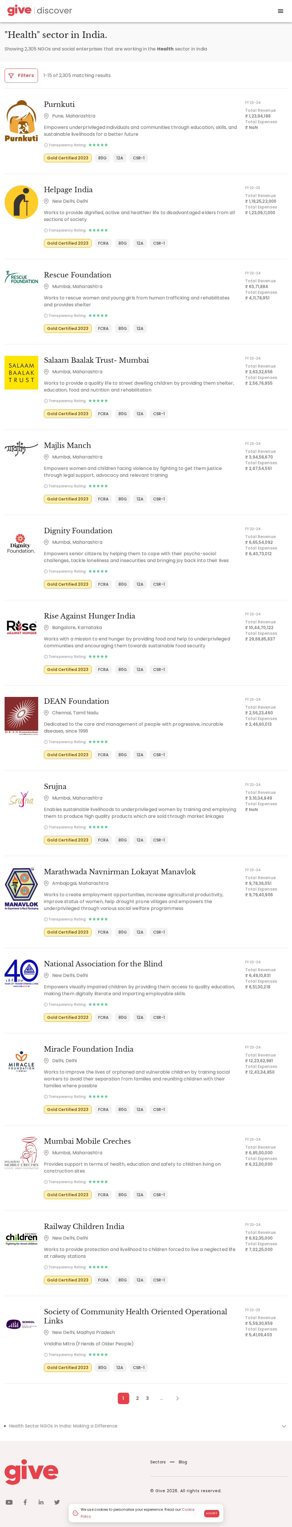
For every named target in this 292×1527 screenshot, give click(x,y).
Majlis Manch (67, 445)
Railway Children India (84, 1226)
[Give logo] (73, 1472)
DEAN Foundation (76, 701)
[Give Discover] (39, 11)
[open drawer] (280, 11)
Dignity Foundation (78, 531)
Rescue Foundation (77, 275)
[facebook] (25, 1503)
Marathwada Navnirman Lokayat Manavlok (120, 872)
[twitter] (57, 1503)
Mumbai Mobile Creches (87, 1141)
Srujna (55, 786)
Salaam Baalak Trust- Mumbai (96, 360)
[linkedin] (41, 1503)
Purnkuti (59, 104)
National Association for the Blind (103, 964)
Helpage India (68, 190)
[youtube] (9, 1503)
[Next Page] (174, 1398)
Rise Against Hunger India (89, 616)
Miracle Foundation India (88, 1049)
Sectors (158, 1462)
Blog (183, 1462)
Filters (25, 75)
